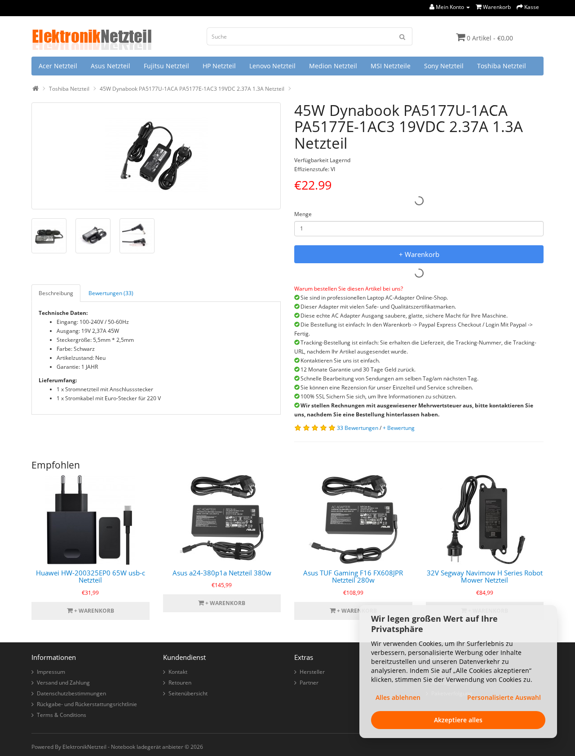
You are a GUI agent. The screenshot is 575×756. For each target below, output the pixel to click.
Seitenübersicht (188, 693)
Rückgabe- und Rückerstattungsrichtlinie (87, 704)
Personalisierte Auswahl (504, 697)
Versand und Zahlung (63, 682)
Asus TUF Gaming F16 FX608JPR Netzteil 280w (353, 576)
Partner (309, 682)
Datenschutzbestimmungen (71, 693)
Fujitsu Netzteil (166, 66)
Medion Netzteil (333, 66)
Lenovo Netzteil (272, 66)
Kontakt (177, 672)
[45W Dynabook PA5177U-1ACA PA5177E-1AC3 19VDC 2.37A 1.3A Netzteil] (156, 155)
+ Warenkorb (419, 254)
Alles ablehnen (398, 697)
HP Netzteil (219, 66)
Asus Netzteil (110, 66)
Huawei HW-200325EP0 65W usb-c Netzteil (90, 576)
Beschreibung (56, 293)
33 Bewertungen (357, 428)
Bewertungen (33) (110, 293)
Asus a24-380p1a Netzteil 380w (221, 572)
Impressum (51, 672)
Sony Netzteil (444, 66)
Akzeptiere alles (458, 720)
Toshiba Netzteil (501, 66)
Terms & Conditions (61, 715)
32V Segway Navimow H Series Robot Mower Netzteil (485, 576)
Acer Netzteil (58, 66)
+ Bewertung (399, 428)
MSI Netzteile (391, 66)
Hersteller (312, 672)
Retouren (179, 682)
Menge (303, 214)
